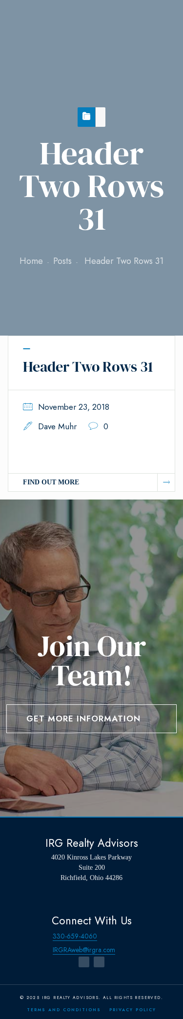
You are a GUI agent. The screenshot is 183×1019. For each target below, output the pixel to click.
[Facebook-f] (84, 962)
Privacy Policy (132, 1010)
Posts (62, 261)
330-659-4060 (75, 936)
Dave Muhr (57, 426)
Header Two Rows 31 (88, 367)
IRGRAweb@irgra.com (84, 950)
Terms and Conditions (64, 1010)
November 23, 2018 (73, 407)
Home (31, 261)
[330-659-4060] (43, 936)
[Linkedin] (99, 962)
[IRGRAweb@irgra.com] (43, 950)
